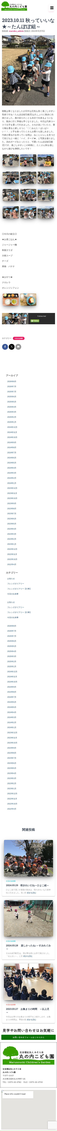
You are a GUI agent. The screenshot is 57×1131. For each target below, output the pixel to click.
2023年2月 (11, 539)
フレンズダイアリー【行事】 (19, 589)
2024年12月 (12, 427)
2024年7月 (11, 453)
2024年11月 (12, 432)
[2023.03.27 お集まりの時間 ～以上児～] (28, 982)
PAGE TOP (53, 1094)
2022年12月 (12, 549)
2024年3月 (11, 473)
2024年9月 (11, 442)
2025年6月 (11, 397)
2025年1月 (11, 422)
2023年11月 (12, 493)
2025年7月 (11, 392)
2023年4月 (11, 529)
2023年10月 (12, 498)
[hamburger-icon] (51, 8)
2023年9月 (11, 503)
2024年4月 (11, 468)
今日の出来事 (19, 338)
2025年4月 (11, 407)
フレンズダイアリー (15, 584)
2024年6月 (11, 458)
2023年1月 (11, 544)
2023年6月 (11, 519)
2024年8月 (11, 447)
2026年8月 (11, 381)
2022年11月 (12, 554)
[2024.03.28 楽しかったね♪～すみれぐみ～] (28, 918)
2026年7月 (11, 386)
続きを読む (31, 893)
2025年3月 (11, 412)
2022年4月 (11, 564)
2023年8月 (11, 508)
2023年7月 (11, 513)
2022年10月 (12, 559)
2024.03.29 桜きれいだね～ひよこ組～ (27, 885)
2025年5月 (11, 402)
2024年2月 (11, 478)
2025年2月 (11, 417)
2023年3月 (11, 534)
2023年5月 (11, 524)
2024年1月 (11, 483)
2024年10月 (12, 437)
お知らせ (11, 579)
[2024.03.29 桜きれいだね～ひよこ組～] (28, 858)
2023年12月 (12, 488)
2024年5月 (11, 463)
